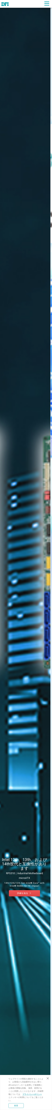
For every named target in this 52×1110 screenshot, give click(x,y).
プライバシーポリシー (32, 1094)
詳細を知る (25, 897)
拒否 (16, 1105)
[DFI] (5, 4)
